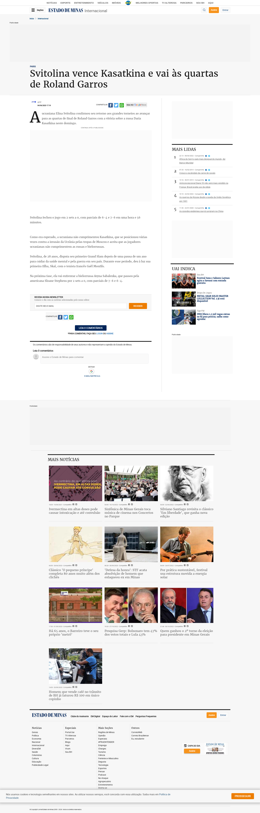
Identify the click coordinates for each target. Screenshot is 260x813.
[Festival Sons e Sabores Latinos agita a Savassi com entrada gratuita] (184, 281)
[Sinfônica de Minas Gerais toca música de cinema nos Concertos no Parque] (131, 483)
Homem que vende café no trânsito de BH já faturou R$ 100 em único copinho (75, 695)
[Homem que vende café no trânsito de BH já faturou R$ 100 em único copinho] (75, 666)
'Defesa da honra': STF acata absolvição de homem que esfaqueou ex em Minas (126, 573)
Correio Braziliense (140, 735)
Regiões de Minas (106, 732)
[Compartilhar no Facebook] (110, 106)
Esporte (65, 3)
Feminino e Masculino (108, 758)
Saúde (35, 752)
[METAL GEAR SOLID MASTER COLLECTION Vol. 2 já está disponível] (184, 299)
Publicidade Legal (40, 765)
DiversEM (36, 748)
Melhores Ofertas (147, 3)
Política (35, 735)
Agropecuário (104, 781)
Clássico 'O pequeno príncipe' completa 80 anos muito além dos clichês (74, 573)
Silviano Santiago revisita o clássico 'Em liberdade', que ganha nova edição (186, 512)
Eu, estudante (137, 739)
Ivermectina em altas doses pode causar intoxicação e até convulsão (74, 511)
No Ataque (103, 778)
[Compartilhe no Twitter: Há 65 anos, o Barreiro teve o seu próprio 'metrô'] (76, 626)
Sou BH (200, 3)
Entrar (225, 10)
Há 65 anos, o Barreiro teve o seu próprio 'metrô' (73, 632)
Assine (214, 9)
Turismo (102, 752)
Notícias (52, 3)
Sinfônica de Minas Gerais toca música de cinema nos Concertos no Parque (129, 512)
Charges (102, 748)
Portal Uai (69, 732)
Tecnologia (103, 765)
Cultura (35, 758)
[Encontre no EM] (204, 10)
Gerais (35, 732)
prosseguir (243, 796)
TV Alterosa (169, 3)
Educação (36, 762)
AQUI (210, 3)
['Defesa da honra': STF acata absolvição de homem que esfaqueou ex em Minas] (131, 544)
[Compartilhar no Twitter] (116, 106)
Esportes (102, 768)
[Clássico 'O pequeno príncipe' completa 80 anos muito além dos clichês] (75, 544)
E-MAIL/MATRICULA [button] (92, 376)
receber (137, 305)
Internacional (96, 10)
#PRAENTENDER (106, 742)
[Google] (91, 371)
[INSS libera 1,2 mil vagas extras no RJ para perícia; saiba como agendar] (184, 317)
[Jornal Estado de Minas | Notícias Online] (65, 10)
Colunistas (37, 755)
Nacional (36, 742)
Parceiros (186, 3)
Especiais (102, 739)
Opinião (101, 735)
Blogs (67, 742)
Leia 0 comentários (91, 328)
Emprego (102, 745)
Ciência (101, 755)
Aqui (67, 745)
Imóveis (116, 3)
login (99, 333)
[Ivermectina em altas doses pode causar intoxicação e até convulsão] (75, 483)
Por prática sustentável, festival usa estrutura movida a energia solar (183, 573)
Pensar (101, 771)
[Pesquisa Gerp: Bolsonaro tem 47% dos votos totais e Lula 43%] (131, 605)
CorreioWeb (136, 732)
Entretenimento (84, 3)
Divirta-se (102, 788)
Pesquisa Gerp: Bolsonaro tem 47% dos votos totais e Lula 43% (131, 632)
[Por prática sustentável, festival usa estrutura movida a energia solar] (187, 544)
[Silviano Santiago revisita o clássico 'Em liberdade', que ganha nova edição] (187, 483)
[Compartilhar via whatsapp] (121, 106)
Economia (36, 739)
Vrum (67, 748)
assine (109, 333)
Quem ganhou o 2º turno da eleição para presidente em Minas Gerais (186, 632)
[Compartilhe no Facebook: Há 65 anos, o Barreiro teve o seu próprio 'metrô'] (73, 626)
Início (32, 18)
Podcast (102, 775)
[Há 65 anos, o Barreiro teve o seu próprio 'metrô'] (75, 605)
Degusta (102, 762)
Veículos (103, 3)
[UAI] (128, 2)
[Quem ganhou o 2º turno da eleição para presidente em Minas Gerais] (187, 605)
